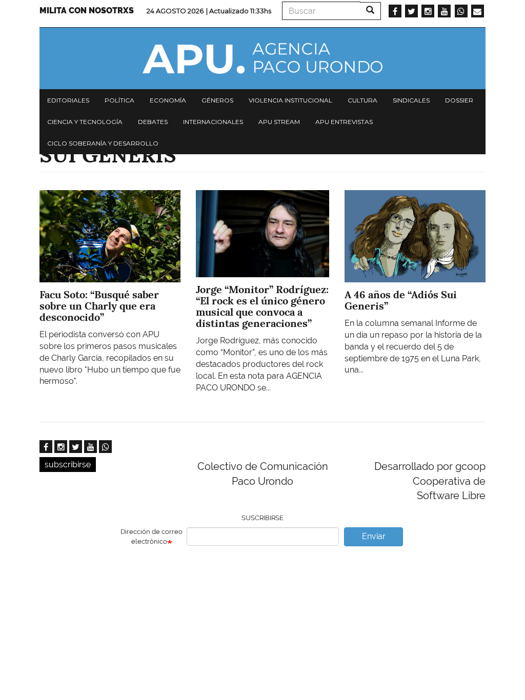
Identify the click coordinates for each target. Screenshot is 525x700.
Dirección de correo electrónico (151, 536)
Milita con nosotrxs (86, 10)
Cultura (362, 100)
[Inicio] (262, 58)
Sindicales (411, 100)
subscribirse (68, 464)
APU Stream (279, 122)
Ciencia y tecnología (85, 122)
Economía (168, 100)
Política (119, 100)
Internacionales (213, 122)
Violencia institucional (290, 100)
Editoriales (68, 100)
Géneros (217, 100)
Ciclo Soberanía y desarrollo (102, 143)
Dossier (459, 100)
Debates (153, 122)
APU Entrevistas (344, 122)
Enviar (374, 536)
